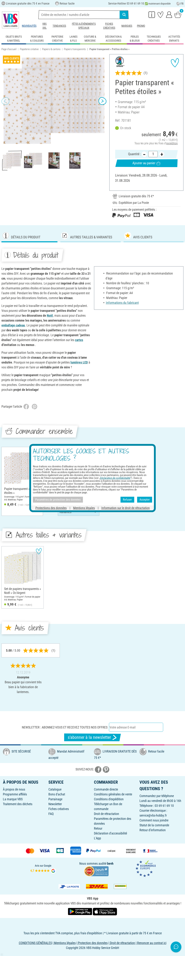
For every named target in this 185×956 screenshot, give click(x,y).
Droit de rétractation (106, 814)
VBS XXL (44, 25)
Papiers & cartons (51, 49)
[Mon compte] (169, 14)
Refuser (127, 499)
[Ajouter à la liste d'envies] (174, 62)
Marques (126, 25)
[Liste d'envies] (160, 14)
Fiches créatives (109, 25)
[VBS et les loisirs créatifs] (10, 20)
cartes (79, 340)
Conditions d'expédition (109, 799)
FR (182, 3)
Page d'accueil (8, 49)
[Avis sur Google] (43, 868)
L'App (97, 838)
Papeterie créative (29, 49)
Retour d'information (152, 830)
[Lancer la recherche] (124, 14)
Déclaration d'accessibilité (110, 833)
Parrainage (55, 799)
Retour (98, 828)
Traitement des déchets (17, 804)
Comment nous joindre (153, 820)
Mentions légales (84, 508)
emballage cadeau (13, 325)
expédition (172, 143)
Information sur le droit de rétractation (125, 508)
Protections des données (51, 508)
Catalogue (54, 789)
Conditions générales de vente (113, 794)
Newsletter (55, 804)
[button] (5, 101)
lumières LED (79, 362)
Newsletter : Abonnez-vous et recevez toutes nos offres (64, 727)
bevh (110, 863)
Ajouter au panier (143, 163)
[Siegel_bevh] (96, 871)
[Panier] (177, 14)
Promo (141, 25)
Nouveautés (29, 25)
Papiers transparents (75, 49)
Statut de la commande (154, 825)
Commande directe (106, 789)
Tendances (59, 25)
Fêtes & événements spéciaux (84, 25)
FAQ (51, 814)
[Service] (151, 14)
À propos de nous (14, 789)
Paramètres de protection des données (58, 499)
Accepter (144, 499)
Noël (50, 315)
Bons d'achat (56, 794)
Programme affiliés (15, 794)
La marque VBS (13, 799)
